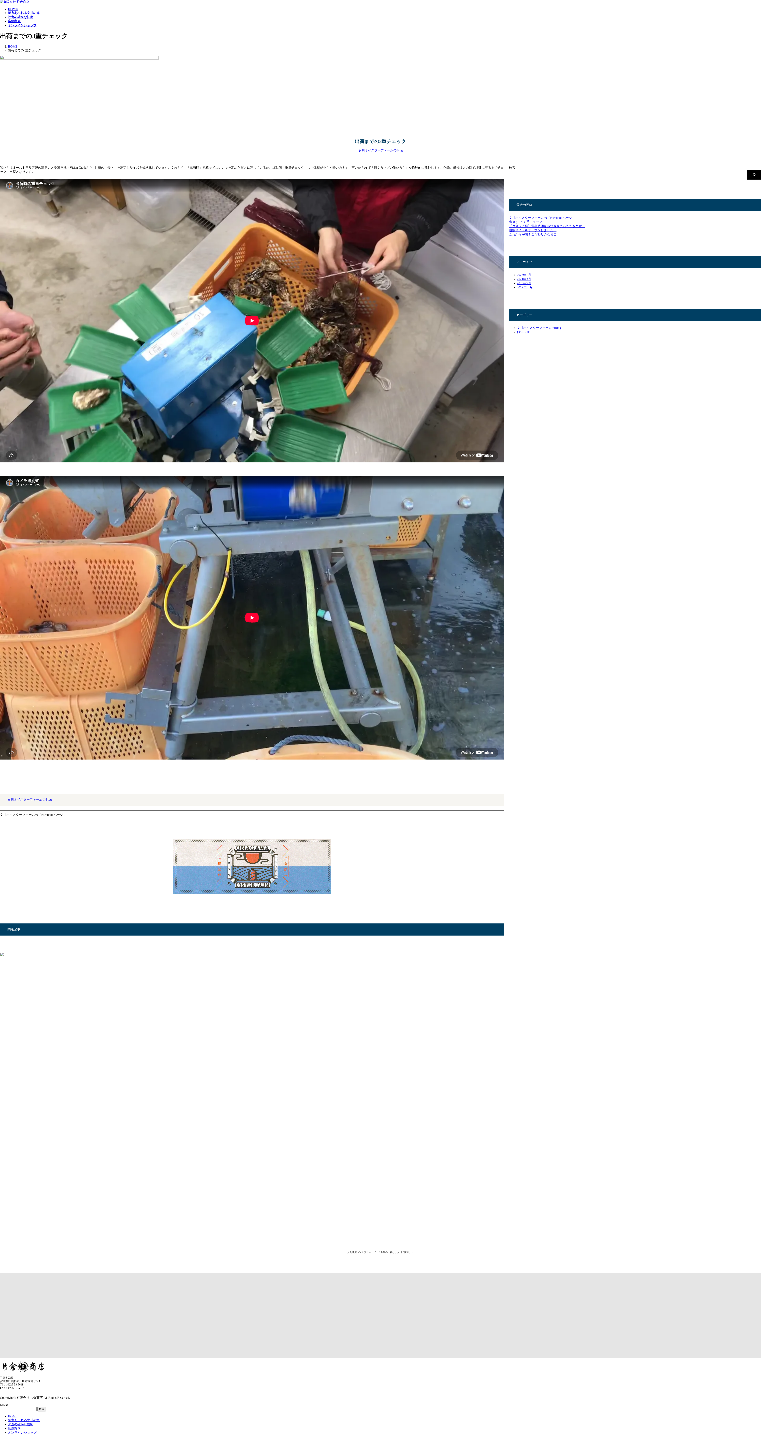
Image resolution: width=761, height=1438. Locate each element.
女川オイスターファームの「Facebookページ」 (542, 217)
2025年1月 (524, 275)
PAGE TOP (742, 1390)
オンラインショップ (22, 1432)
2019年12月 (525, 287)
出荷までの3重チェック (525, 222)
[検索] (754, 175)
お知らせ (523, 332)
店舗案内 (14, 1428)
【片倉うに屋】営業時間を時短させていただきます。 (547, 226)
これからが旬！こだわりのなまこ (532, 234)
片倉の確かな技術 (20, 1424)
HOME (12, 1416)
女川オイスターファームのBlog (381, 150)
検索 (512, 167)
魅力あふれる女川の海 (24, 1420)
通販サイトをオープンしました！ (532, 230)
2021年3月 (524, 279)
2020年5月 (524, 283)
